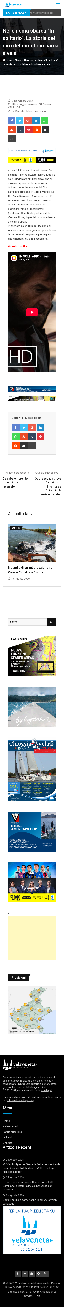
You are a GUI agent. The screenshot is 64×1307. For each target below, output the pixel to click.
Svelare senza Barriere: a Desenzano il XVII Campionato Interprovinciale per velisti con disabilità (28, 1186)
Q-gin (37, 1296)
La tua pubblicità (12, 1131)
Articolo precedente (17, 472)
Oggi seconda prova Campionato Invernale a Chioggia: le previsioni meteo (48, 486)
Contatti (7, 1142)
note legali (46, 1090)
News (18, 60)
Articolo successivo (46, 472)
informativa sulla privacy (20, 1100)
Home (8, 60)
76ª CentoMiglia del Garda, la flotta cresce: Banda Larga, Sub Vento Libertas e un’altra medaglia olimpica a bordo (31, 1168)
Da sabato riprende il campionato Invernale (15, 482)
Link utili (7, 1137)
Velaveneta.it (10, 1126)
